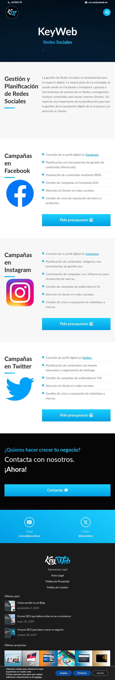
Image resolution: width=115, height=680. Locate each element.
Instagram (92, 253)
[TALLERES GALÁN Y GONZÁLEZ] (49, 659)
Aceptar (63, 673)
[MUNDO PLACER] (66, 659)
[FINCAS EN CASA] (31, 659)
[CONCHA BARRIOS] (102, 659)
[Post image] (9, 606)
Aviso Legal (57, 575)
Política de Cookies (57, 587)
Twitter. (87, 357)
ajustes (38, 677)
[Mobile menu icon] (107, 12)
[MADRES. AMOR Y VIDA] (13, 659)
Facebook (92, 154)
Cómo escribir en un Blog (31, 603)
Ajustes (100, 673)
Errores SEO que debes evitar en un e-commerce (44, 616)
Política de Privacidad (57, 581)
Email (29, 531)
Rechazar (82, 673)
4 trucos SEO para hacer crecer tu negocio (40, 629)
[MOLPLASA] (84, 659)
